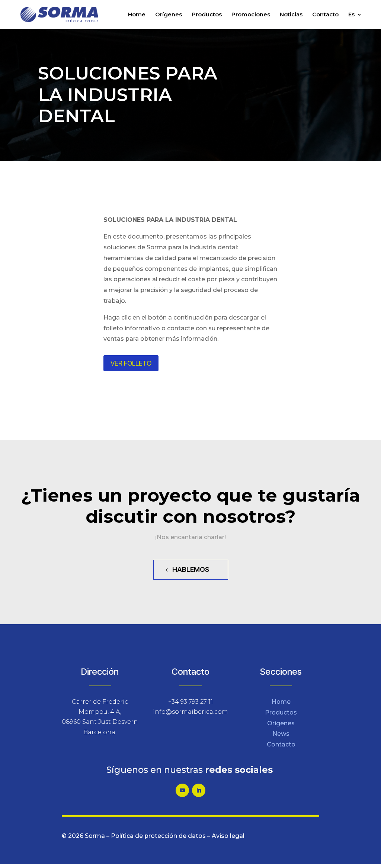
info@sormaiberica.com (190, 711)
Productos (207, 15)
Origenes (281, 723)
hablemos (190, 569)
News (280, 733)
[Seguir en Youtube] (182, 790)
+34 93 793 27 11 (190, 701)
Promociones (250, 15)
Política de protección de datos (158, 835)
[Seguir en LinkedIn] (198, 790)
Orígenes (168, 15)
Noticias (291, 15)
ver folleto (131, 363)
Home (136, 15)
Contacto (325, 15)
